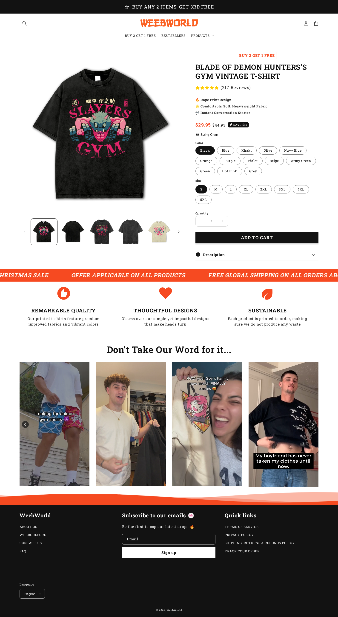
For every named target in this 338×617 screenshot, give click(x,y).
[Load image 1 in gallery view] (44, 232)
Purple (230, 161)
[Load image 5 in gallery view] (159, 232)
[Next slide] (312, 424)
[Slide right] (179, 232)
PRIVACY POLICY (239, 535)
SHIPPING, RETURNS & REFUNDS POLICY (260, 543)
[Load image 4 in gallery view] (130, 232)
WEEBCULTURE (33, 535)
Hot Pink (229, 171)
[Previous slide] (25, 424)
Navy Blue (293, 150)
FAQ (23, 551)
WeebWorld (174, 610)
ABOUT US (28, 527)
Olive (268, 150)
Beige (274, 161)
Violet (253, 161)
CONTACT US (31, 543)
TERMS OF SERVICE (241, 527)
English (30, 594)
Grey (253, 171)
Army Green (301, 161)
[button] (25, 23)
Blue (225, 150)
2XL (263, 189)
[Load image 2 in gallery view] (73, 232)
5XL (203, 199)
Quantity (202, 213)
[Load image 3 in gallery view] (102, 232)
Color (199, 143)
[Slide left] (25, 232)
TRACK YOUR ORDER (242, 551)
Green (205, 171)
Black (205, 150)
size (198, 181)
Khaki (246, 150)
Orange (206, 161)
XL (246, 189)
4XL (301, 189)
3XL (282, 189)
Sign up (168, 552)
